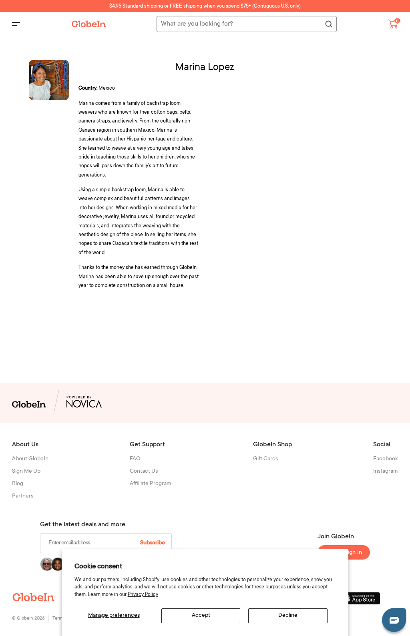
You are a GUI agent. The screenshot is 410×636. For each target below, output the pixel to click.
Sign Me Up (26, 471)
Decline (287, 615)
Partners (22, 496)
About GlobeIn (30, 459)
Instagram (385, 471)
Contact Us (144, 471)
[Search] (328, 24)
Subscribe (152, 543)
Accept (201, 615)
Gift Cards (265, 459)
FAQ (135, 459)
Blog (17, 484)
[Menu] (16, 24)
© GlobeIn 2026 (28, 618)
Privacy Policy (143, 595)
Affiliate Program (150, 484)
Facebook (385, 459)
